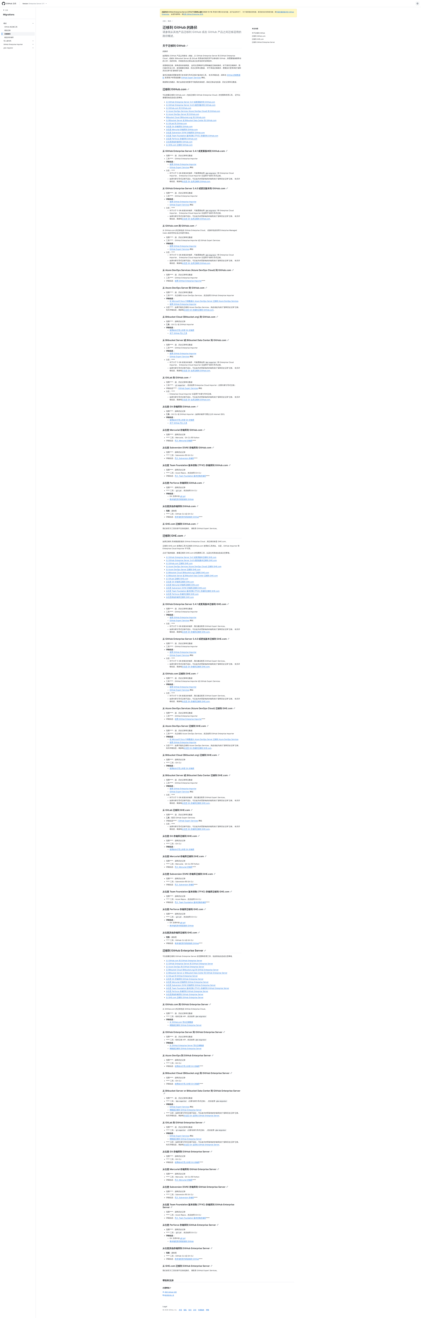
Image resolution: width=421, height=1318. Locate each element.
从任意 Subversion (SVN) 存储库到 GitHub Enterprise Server (191, 985)
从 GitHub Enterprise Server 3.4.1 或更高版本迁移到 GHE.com (191, 557)
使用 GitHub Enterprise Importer (183, 164)
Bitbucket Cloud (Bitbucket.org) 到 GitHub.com (185, 117)
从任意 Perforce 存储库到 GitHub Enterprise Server (187, 991)
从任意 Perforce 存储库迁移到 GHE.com (182, 594)
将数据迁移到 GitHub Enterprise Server (186, 1025)
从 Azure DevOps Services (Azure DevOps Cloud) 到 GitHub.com (193, 111)
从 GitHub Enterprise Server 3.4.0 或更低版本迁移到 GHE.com (191, 560)
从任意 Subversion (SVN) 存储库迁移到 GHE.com (186, 588)
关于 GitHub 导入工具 (178, 333)
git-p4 (182, 496)
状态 (190, 1310)
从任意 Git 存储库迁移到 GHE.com (180, 582)
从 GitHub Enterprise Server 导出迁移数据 (187, 1045)
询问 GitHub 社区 (171, 1292)
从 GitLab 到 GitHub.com (176, 123)
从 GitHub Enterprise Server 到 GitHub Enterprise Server (189, 964)
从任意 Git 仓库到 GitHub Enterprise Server (201, 1115)
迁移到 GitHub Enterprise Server (183, 950)
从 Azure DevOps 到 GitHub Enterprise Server (185, 967)
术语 (180, 1310)
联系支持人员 (169, 1295)
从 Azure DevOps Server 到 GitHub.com (182, 114)
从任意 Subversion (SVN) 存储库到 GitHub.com (185, 133)
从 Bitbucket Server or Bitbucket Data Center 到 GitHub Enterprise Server (196, 973)
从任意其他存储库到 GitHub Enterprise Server (184, 994)
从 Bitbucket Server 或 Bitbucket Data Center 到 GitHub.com (191, 120)
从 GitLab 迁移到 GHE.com (177, 579)
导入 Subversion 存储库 (184, 458)
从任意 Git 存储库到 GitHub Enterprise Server (184, 979)
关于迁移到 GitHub (174, 45)
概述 (169, 21)
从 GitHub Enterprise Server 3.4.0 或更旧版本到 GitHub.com (190, 105)
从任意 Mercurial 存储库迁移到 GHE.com (182, 585)
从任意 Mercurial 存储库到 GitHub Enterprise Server (187, 982)
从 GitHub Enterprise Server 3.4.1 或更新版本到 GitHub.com (190, 102)
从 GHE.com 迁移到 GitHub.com (179, 145)
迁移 (164, 21)
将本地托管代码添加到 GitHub (182, 499)
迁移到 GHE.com (173, 535)
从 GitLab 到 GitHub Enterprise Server (182, 976)
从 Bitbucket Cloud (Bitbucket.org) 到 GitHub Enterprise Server (192, 970)
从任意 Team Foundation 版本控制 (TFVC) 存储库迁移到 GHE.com (192, 591)
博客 (207, 1310)
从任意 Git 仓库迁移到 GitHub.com (196, 181)
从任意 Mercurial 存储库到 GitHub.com (182, 129)
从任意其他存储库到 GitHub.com (179, 142)
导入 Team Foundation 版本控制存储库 (190, 476)
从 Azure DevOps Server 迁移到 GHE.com (183, 569)
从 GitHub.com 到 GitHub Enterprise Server (184, 960)
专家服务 (201, 1310)
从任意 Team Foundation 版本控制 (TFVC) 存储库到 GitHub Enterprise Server (197, 988)
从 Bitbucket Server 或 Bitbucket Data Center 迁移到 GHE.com (192, 576)
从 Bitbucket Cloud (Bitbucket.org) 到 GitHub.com (189, 317)
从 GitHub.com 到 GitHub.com (178, 108)
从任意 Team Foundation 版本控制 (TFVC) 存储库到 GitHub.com (192, 136)
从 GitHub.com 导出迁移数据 (181, 1022)
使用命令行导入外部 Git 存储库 (182, 330)
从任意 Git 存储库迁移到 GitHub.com (199, 310)
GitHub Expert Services (191, 78)
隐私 (185, 1310)
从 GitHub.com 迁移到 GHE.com (179, 563)
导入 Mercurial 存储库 (183, 441)
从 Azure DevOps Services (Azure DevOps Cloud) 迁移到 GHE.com (193, 566)
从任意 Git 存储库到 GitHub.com (179, 126)
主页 (6, 10)
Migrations (8, 14)
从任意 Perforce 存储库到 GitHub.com (181, 139)
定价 (194, 1310)
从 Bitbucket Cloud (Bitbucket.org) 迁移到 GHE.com (187, 572)
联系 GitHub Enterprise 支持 (193, 14)
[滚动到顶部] (416, 1313)
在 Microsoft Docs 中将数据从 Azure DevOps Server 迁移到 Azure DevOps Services (204, 301)
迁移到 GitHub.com (174, 89)
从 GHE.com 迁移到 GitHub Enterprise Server (184, 997)
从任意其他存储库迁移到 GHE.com (180, 597)
